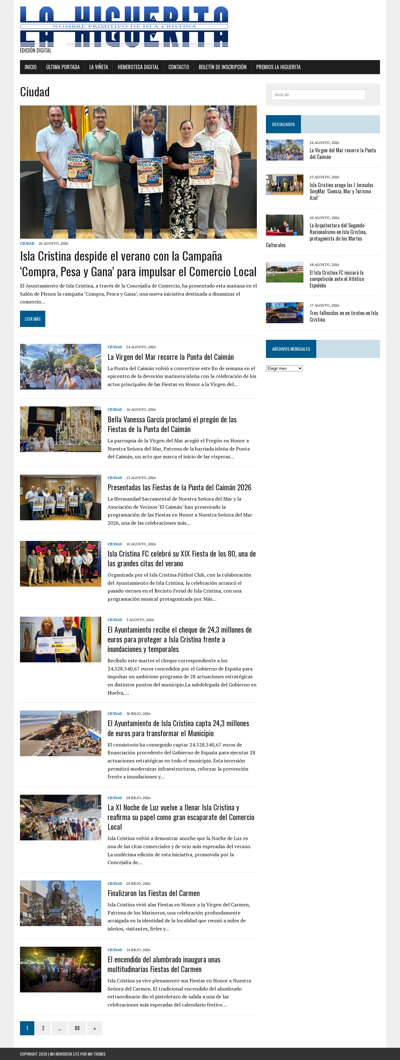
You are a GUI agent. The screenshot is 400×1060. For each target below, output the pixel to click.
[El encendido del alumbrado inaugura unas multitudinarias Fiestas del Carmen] (60, 988)
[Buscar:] (319, 94)
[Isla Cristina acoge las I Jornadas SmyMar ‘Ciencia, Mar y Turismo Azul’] (284, 190)
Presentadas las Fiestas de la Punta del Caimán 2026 (180, 486)
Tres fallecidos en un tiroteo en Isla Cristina (344, 316)
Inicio (31, 67)
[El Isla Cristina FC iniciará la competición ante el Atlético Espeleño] (284, 278)
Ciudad (27, 243)
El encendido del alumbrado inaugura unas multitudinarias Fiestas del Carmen (164, 963)
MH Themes (97, 1054)
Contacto (178, 67)
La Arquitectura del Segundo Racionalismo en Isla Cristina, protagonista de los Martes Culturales (316, 235)
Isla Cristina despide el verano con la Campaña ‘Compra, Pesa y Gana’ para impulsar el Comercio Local (138, 263)
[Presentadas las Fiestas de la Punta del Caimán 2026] (60, 515)
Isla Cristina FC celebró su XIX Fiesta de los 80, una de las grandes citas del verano (182, 558)
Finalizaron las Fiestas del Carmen (154, 892)
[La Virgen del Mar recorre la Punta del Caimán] (60, 385)
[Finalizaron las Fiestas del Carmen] (60, 921)
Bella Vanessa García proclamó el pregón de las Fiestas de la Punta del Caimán (172, 423)
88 (77, 1028)
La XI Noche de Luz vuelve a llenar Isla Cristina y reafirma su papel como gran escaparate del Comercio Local (181, 816)
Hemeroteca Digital (138, 67)
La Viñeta (98, 67)
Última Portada (63, 67)
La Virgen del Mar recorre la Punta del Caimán (171, 356)
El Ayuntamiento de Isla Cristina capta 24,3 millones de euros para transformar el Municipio (178, 727)
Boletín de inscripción (223, 67)
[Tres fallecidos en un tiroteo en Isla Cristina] (284, 318)
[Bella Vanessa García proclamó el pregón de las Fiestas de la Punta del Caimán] (60, 448)
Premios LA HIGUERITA (278, 67)
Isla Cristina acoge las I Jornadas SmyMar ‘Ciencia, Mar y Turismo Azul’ (341, 191)
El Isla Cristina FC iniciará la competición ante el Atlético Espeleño (337, 279)
